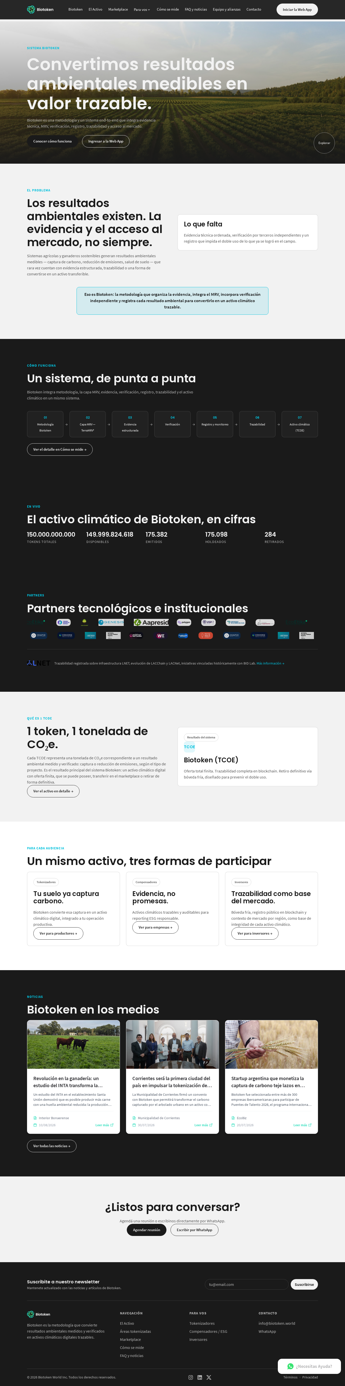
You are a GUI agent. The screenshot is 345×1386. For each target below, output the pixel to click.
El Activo (95, 9)
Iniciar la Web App (297, 9)
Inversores (198, 1339)
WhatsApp (267, 1331)
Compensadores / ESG (208, 1331)
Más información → (270, 663)
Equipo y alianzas (226, 9)
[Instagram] (190, 1377)
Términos (290, 1377)
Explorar (324, 143)
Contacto (254, 9)
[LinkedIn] (199, 1377)
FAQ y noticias (196, 9)
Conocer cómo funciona (52, 141)
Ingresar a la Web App (105, 141)
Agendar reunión (146, 1229)
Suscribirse (304, 1284)
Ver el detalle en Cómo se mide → (59, 449)
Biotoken (75, 9)
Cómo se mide (168, 9)
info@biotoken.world (277, 1323)
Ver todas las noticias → (51, 1145)
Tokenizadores (202, 1323)
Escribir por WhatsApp (194, 1229)
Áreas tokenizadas (135, 1331)
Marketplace (118, 9)
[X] (208, 1377)
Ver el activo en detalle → (53, 791)
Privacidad (310, 1377)
